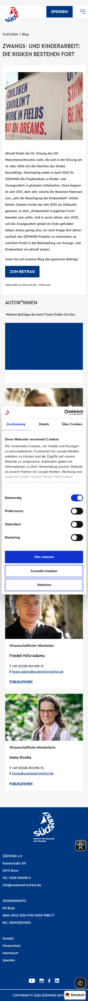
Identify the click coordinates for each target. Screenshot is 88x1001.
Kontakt (8, 938)
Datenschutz (12, 945)
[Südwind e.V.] (12, 15)
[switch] (77, 511)
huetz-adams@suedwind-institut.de (37, 671)
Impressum (10, 953)
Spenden (59, 12)
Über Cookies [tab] (72, 424)
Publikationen (20, 681)
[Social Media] (32, 981)
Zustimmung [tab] (15, 424)
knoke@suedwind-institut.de (33, 773)
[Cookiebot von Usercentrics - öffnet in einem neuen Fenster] (64, 412)
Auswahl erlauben (44, 571)
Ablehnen (44, 585)
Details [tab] (44, 424)
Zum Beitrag (22, 272)
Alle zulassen (44, 557)
